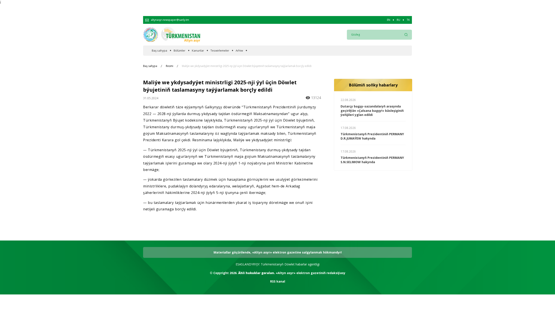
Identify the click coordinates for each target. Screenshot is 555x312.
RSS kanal (277, 281)
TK (408, 20)
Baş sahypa (159, 50)
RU (398, 20)
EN (388, 20)
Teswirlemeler (220, 50)
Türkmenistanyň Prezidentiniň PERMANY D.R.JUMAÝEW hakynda (372, 136)
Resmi (169, 66)
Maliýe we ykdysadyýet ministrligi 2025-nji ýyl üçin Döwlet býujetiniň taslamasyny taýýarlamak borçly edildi (247, 66)
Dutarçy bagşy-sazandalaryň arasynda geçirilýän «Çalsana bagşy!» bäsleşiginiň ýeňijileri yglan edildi (372, 110)
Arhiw (239, 50)
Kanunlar (198, 50)
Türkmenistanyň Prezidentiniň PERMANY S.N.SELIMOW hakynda (372, 160)
